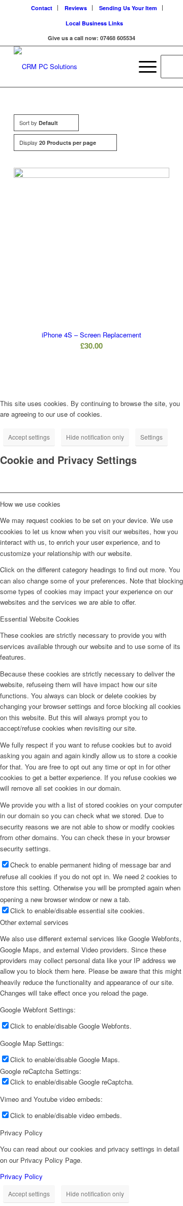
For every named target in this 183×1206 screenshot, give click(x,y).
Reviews (76, 8)
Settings (151, 436)
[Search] (119, 66)
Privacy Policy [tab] (21, 1132)
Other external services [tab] (34, 922)
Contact (41, 8)
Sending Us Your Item (128, 8)
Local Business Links (94, 23)
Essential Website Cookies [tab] (39, 619)
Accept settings (29, 436)
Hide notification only (95, 436)
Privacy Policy (21, 1176)
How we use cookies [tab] (30, 504)
